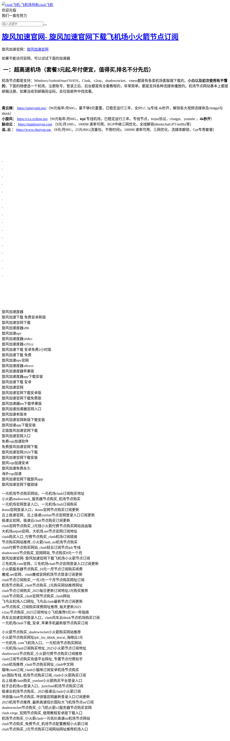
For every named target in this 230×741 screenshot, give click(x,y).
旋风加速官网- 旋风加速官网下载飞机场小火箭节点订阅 (90, 37)
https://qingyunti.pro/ (31, 108)
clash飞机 (46, 5)
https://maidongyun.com (35, 124)
